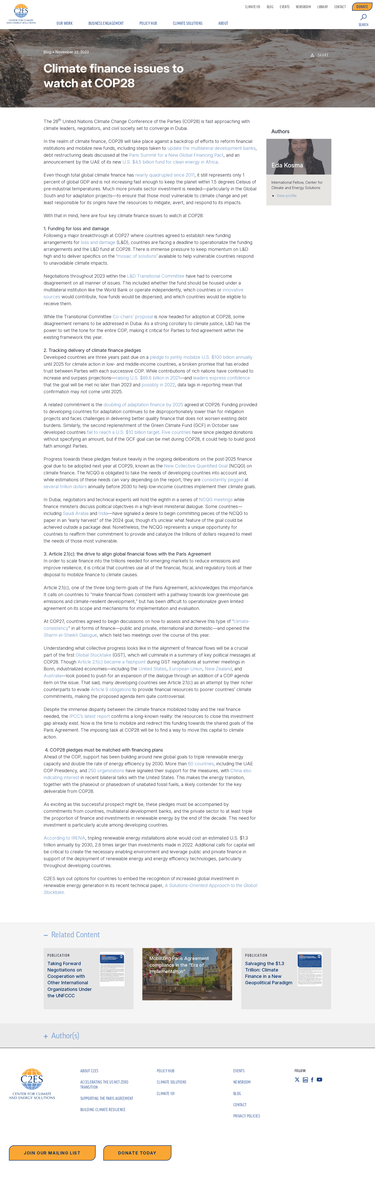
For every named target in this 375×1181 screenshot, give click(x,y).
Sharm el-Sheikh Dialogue (70, 635)
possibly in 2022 (158, 384)
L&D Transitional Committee (155, 276)
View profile (287, 195)
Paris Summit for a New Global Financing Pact (176, 155)
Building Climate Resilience (103, 1109)
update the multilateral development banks (211, 148)
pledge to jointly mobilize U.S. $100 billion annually (201, 357)
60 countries (201, 763)
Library (322, 7)
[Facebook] (314, 1079)
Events (284, 7)
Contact (340, 7)
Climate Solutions (187, 23)
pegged (235, 479)
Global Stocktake (93, 655)
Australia (52, 675)
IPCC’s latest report (89, 716)
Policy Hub (148, 23)
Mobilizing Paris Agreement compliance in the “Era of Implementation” (179, 965)
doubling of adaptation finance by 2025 (143, 404)
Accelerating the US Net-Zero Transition (104, 1084)
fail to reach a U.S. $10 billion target (123, 432)
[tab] (298, 157)
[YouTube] (321, 1079)
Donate (362, 6)
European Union (185, 668)
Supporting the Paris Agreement (106, 1098)
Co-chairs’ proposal (133, 316)
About (223, 23)
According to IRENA (64, 838)
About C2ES (89, 1070)
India (103, 513)
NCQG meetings (216, 499)
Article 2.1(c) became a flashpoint (112, 662)
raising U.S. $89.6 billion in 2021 (148, 377)
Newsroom (303, 7)
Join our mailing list (52, 1152)
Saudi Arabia (76, 513)
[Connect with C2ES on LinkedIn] (307, 1079)
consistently (214, 479)
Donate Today (137, 1152)
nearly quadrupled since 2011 (165, 175)
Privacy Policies (246, 1116)
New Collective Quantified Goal (196, 466)
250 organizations (106, 770)
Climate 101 (252, 7)
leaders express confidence (221, 377)
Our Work (64, 23)
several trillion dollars (65, 486)
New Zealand (218, 668)
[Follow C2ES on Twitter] (299, 1079)
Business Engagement (106, 23)
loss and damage (98, 242)
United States (153, 668)
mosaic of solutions (136, 256)
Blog (270, 7)
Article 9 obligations (111, 689)
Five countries (176, 432)
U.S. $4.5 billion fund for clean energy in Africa (170, 162)
